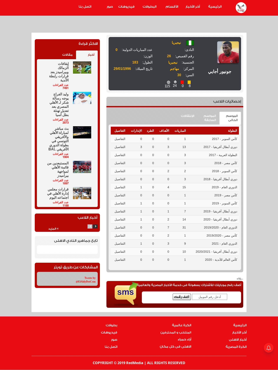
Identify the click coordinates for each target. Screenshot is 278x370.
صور (110, 6)
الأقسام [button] (172, 6)
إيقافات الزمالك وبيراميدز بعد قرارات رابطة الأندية (59, 72)
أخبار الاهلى (238, 339)
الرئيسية (215, 6)
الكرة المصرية (236, 347)
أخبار (91, 55)
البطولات (149, 6)
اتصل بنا (85, 6)
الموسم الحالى (232, 118)
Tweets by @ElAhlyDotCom (86, 279)
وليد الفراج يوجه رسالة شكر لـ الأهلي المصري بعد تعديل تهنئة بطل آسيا (59, 104)
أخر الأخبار (192, 6)
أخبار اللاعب (87, 217)
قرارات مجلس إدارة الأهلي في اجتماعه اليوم (58, 193)
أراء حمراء (184, 339)
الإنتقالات (187, 116)
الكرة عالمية (181, 325)
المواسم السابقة (210, 118)
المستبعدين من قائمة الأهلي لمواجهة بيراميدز (58, 169)
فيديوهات (126, 6)
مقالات (67, 55)
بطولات (111, 325)
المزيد (53, 228)
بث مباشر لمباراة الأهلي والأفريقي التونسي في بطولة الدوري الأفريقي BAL (58, 139)
